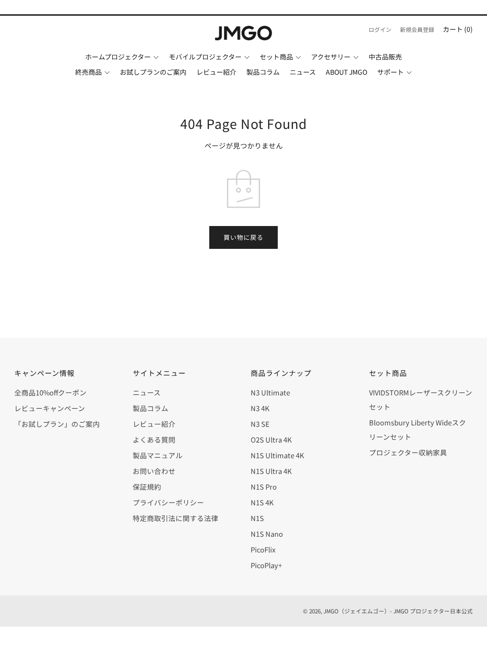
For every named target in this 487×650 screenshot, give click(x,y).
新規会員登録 (417, 29)
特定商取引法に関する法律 (175, 518)
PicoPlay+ (266, 565)
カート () (458, 29)
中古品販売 (385, 56)
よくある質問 (154, 439)
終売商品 (88, 72)
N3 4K (260, 408)
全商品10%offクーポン (50, 392)
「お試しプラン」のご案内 (57, 424)
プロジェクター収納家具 (408, 452)
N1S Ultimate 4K (277, 455)
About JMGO (346, 72)
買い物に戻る (243, 237)
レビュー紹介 (216, 72)
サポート (390, 72)
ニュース (303, 72)
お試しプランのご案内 (153, 72)
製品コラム (263, 72)
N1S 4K (262, 502)
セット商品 (276, 56)
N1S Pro (264, 487)
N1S (257, 518)
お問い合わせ (154, 471)
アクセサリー (331, 56)
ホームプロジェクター (118, 56)
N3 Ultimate (270, 392)
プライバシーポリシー (168, 502)
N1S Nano (267, 534)
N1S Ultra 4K (271, 471)
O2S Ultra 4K (271, 439)
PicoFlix (263, 549)
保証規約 (147, 487)
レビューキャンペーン (49, 408)
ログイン (380, 29)
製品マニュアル (158, 455)
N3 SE (260, 424)
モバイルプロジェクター (205, 56)
